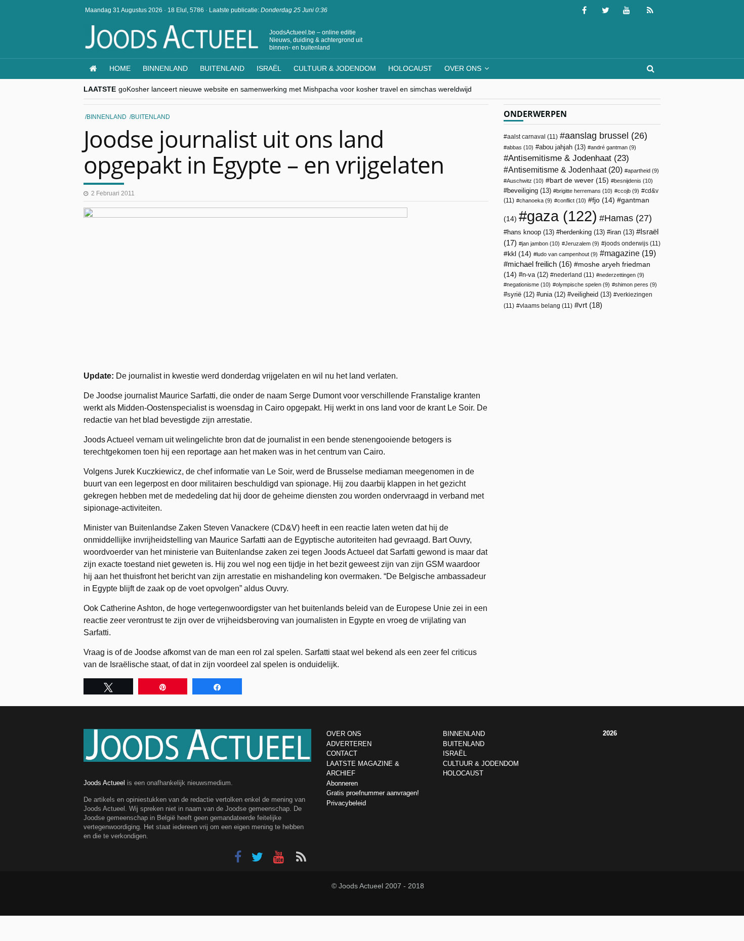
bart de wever (579, 180)
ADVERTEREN (348, 744)
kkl (519, 254)
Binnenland (165, 68)
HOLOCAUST (463, 773)
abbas (520, 147)
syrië (520, 294)
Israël (269, 68)
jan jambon (541, 243)
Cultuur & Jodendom (335, 68)
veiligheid (591, 294)
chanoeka (535, 200)
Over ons (462, 68)
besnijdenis (633, 181)
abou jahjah (562, 147)
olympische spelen (583, 284)
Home (120, 68)
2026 (610, 733)
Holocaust (410, 68)
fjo (603, 200)
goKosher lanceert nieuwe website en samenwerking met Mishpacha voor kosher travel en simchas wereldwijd (295, 89)
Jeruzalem (582, 243)
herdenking (582, 232)
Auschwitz (525, 181)
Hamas (628, 218)
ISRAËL (455, 753)
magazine (630, 253)
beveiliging (529, 190)
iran (622, 232)
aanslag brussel (606, 136)
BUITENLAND (463, 744)
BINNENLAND (464, 734)
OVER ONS (343, 734)
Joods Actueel (104, 783)
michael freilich (540, 264)
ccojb (628, 191)
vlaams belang (546, 305)
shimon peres (636, 284)
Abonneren (342, 783)
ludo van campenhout (567, 254)
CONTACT (341, 753)
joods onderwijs (632, 243)
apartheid (643, 171)
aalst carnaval (532, 136)
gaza (562, 216)
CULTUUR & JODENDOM (481, 763)
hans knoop (530, 232)
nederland (574, 274)
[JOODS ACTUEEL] (93, 68)
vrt (590, 305)
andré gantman (613, 147)
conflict (571, 200)
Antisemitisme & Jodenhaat (568, 158)
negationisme (529, 284)
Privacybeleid (346, 803)
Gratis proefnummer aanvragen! (372, 793)
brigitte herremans (584, 191)
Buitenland (222, 68)
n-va (535, 274)
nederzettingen (621, 275)
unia (552, 294)
